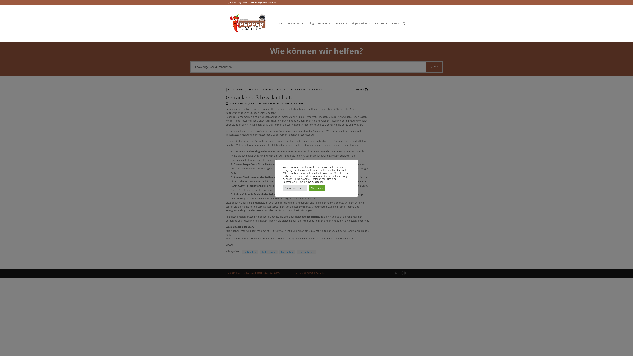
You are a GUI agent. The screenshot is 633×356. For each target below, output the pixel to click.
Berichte (339, 23)
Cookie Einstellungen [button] (295, 187)
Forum (395, 23)
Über (280, 23)
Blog (311, 23)
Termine (322, 23)
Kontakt (379, 23)
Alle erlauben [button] (317, 187)
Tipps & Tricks (359, 23)
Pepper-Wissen (296, 23)
